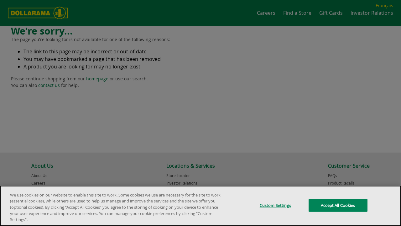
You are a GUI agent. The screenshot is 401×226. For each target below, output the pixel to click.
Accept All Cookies (338, 205)
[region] (200, 206)
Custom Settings (275, 205)
